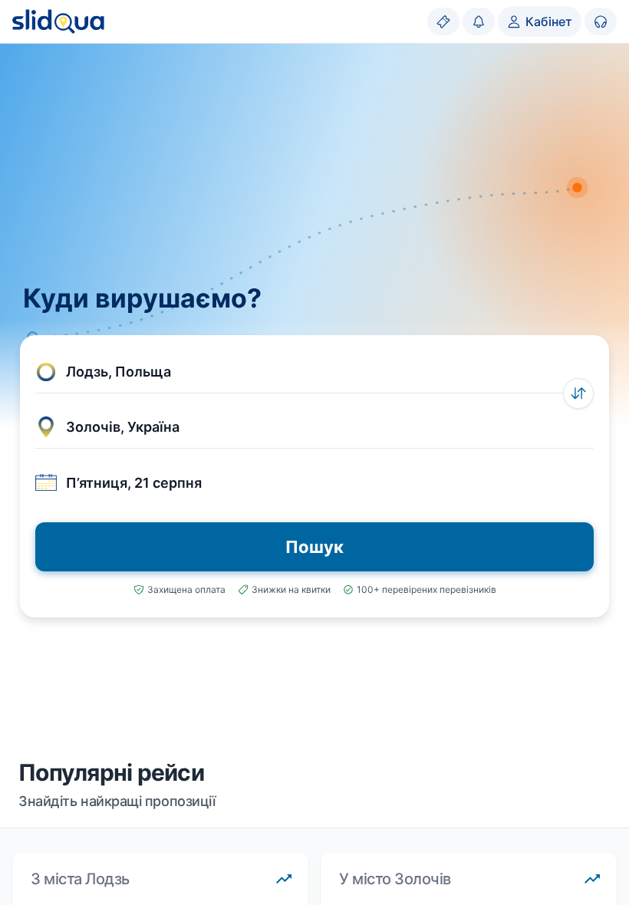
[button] (314, 371)
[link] (443, 21)
